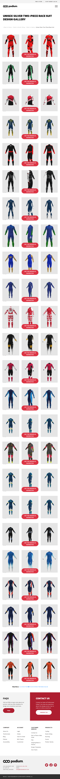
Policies (5, 739)
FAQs (8, 710)
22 (45, 687)
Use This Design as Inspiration (30, 55)
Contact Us (44, 712)
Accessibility (6, 742)
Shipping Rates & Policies (35, 743)
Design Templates (36, 747)
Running (47, 737)
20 (42, 687)
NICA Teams (20, 739)
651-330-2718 (23, 766)
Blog (4, 737)
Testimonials (6, 734)
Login (18, 731)
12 (31, 687)
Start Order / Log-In (51, 1)
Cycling (47, 731)
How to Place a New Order (36, 736)
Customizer (20, 742)
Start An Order (21, 737)
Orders (19, 734)
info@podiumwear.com (22, 769)
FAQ (32, 740)
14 (34, 687)
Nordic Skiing (21, 27)
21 (44, 687)
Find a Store (38, 1)
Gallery (33, 27)
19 (41, 687)
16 (36, 687)
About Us (5, 731)
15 (35, 687)
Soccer (47, 739)
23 (47, 687)
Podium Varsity (49, 742)
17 (38, 687)
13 (32, 687)
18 (39, 687)
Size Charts (34, 750)
